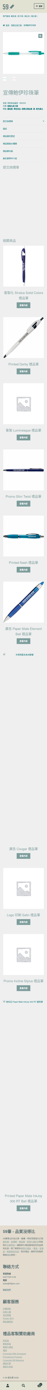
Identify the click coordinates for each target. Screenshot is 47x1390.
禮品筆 (22, 1241)
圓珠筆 (10, 108)
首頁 (7, 25)
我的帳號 (8, 1385)
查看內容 (24, 305)
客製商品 (7, 1343)
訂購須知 (7, 1308)
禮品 (9, 1254)
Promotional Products (12, 1356)
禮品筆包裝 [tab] (8, 151)
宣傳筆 (14, 1241)
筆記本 (27, 16)
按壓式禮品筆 (27, 108)
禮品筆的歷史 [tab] (9, 136)
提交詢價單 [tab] (8, 121)
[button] (40, 36)
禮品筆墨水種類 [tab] (10, 143)
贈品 (35, 1248)
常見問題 (7, 1315)
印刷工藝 (7, 1311)
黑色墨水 (39, 108)
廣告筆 (13, 16)
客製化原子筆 (16, 25)
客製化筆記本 (33, 1241)
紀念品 (6, 1340)
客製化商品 (8, 1366)
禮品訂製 (7, 1363)
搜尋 (23, 1385)
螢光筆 (33, 16)
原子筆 (20, 16)
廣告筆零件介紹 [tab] (10, 158)
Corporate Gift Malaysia (13, 1360)
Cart (36, 1383)
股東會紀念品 (13, 1251)
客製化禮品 (26, 1248)
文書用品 (11, 1245)
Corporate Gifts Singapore (14, 1353)
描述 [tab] (5, 128)
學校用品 (17, 108)
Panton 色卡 (8, 1318)
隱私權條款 (8, 1321)
